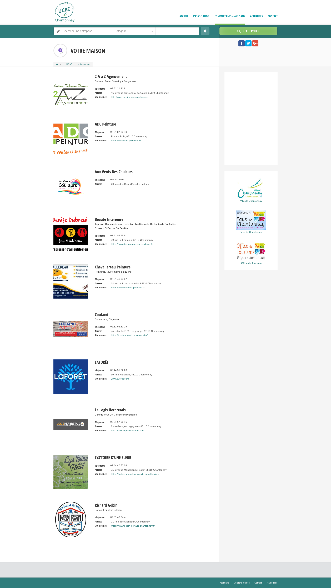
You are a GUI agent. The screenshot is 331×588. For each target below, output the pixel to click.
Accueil (183, 16)
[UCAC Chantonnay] (64, 15)
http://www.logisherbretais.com (127, 430)
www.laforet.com (120, 378)
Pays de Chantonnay (251, 232)
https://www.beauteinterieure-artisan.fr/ (132, 244)
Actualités (256, 16)
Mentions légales (242, 583)
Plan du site (272, 583)
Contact (273, 16)
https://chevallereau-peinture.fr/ (128, 287)
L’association (201, 16)
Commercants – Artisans (230, 16)
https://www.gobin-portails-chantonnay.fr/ (133, 525)
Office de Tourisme (251, 263)
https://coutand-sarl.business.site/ (129, 335)
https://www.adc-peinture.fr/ (126, 140)
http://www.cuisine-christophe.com (129, 97)
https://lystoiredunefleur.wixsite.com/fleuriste (135, 474)
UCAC (69, 64)
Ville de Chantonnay (251, 200)
